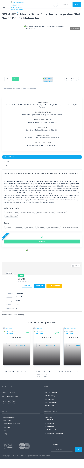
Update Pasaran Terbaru (45, 212)
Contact (39, 286)
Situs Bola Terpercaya (70, 227)
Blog (5, 434)
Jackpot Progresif (12, 216)
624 (15, 79)
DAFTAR (42, 241)
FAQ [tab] (5, 165)
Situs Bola (19, 227)
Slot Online (40, 227)
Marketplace (7, 314)
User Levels (7, 420)
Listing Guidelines (51, 402)
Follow (27, 285)
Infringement (49, 399)
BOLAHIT (9, 227)
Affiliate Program (9, 417)
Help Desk (11, 392)
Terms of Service (51, 392)
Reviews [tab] (7, 161)
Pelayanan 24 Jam (12, 212)
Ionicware (48, 417)
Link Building (19, 314)
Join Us (55, 445)
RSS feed (6, 427)
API (4, 430)
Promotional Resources (11, 424)
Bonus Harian (61, 212)
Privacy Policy (50, 396)
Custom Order (54, 286)
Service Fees (49, 405)
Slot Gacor (29, 227)
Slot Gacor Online (53, 227)
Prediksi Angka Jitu (27, 212)
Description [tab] (9, 157)
